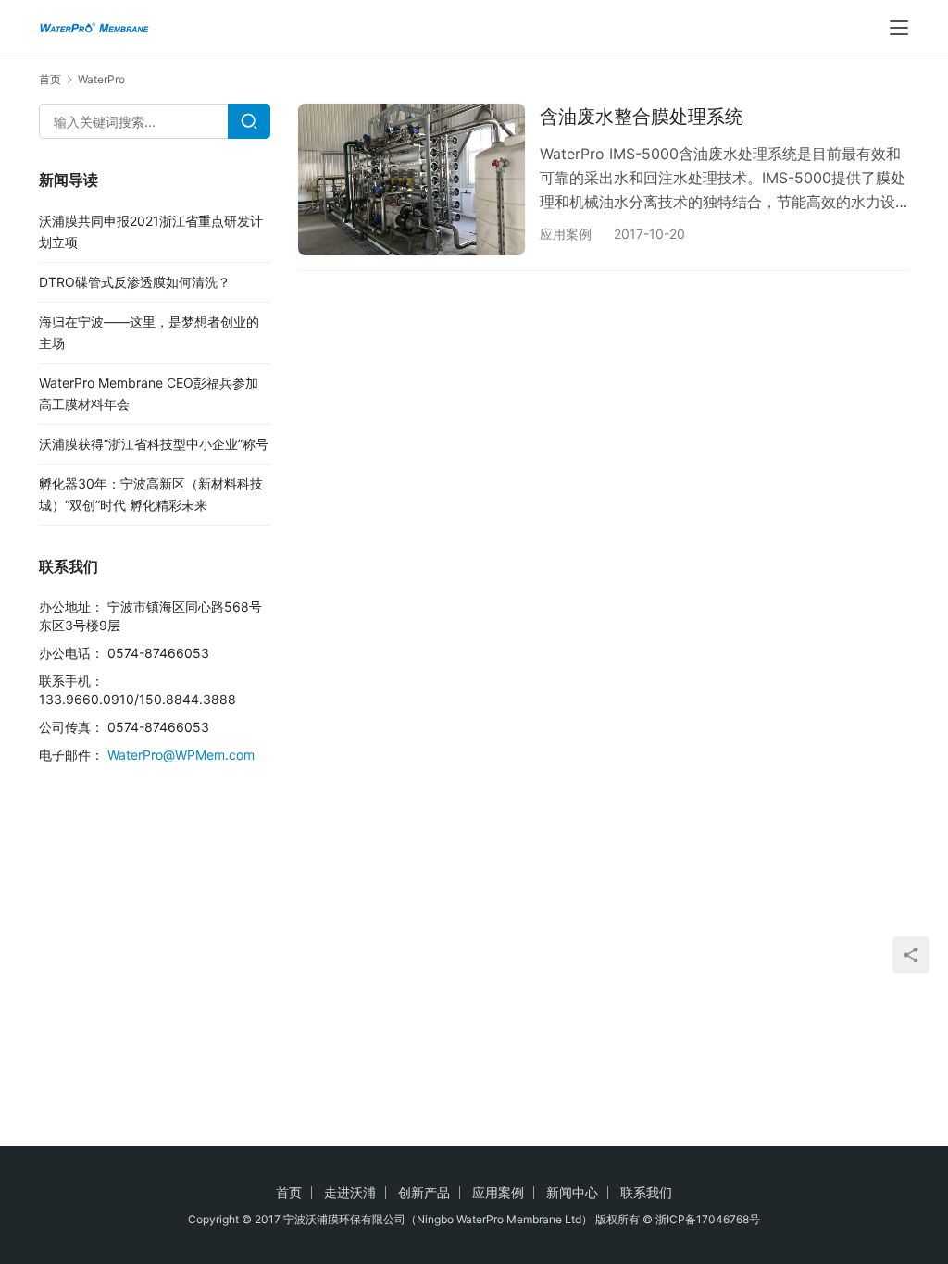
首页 (50, 79)
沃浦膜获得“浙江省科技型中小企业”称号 (153, 444)
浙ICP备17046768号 (707, 1219)
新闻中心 (572, 1192)
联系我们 (646, 1192)
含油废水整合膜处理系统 (641, 116)
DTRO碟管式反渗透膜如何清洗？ (135, 282)
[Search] (249, 121)
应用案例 (566, 234)
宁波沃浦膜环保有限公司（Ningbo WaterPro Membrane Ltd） (437, 1219)
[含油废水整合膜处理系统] (411, 179)
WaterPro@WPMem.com (181, 754)
